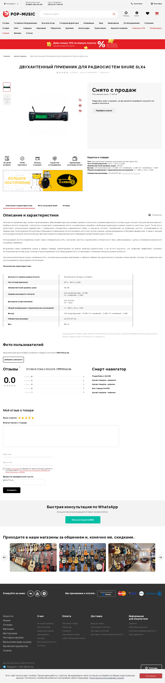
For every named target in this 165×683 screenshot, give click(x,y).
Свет (16, 28)
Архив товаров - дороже (103, 384)
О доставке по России (100, 627)
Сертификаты (43, 634)
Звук (101, 23)
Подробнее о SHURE (101, 376)
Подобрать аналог (104, 110)
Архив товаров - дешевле (104, 380)
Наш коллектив (43, 627)
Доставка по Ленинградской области (107, 634)
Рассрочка (67, 627)
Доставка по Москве (100, 631)
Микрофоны (113, 23)
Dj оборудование (132, 23)
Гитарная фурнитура (69, 23)
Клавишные (89, 23)
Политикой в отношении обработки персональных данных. (27, 471)
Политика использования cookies (107, 678)
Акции (6, 620)
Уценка (5, 33)
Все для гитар (48, 23)
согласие (15, 468)
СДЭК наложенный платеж (73, 638)
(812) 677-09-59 (55, 4)
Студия (5, 28)
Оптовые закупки (13, 637)
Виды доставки (97, 623)
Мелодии (8, 629)
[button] (4, 557)
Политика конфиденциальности (142, 631)
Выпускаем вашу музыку (17, 641)
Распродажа (155, 28)
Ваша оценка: (10, 418)
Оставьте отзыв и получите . (49, 369)
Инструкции (10, 633)
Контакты (41, 645)
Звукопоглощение (119, 28)
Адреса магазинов (45, 631)
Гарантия (133, 623)
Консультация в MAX (83, 519)
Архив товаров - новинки (103, 392)
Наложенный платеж (71, 634)
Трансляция (100, 28)
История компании (45, 623)
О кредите (66, 631)
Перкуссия (56, 28)
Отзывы (66, 205)
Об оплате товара (70, 623)
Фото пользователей (47, 205)
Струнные (149, 23)
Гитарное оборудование (25, 23)
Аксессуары (84, 28)
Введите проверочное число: (18, 476)
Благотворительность (47, 642)
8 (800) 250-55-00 (34, 4)
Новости (8, 616)
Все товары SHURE (101, 388)
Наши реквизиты (136, 634)
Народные (41, 28)
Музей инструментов (15, 646)
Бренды (17, 33)
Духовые (69, 28)
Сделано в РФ (138, 28)
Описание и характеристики (19, 205)
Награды (41, 638)
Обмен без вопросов (138, 627)
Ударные (27, 28)
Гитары (5, 23)
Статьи (29, 33)
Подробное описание (130, 173)
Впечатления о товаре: (15, 423)
